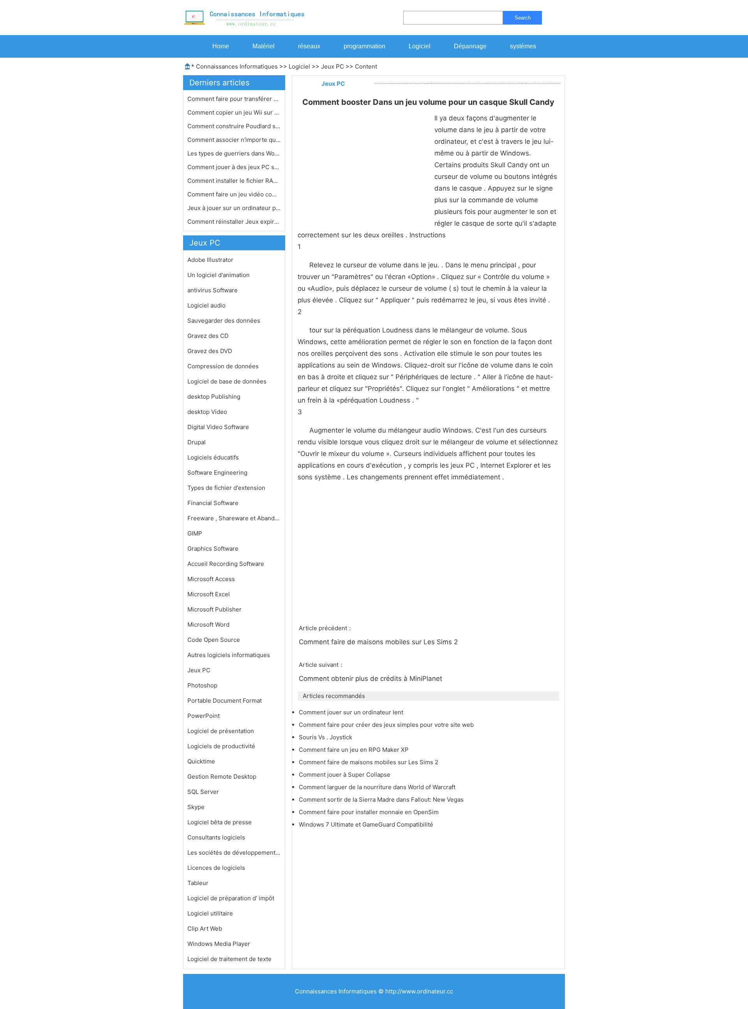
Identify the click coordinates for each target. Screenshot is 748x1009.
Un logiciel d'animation (218, 275)
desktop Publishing (213, 396)
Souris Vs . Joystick (326, 737)
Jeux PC (332, 66)
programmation (364, 46)
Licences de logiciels (216, 867)
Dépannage (470, 46)
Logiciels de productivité (221, 746)
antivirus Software (212, 290)
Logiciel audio (206, 305)
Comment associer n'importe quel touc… (234, 139)
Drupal (196, 442)
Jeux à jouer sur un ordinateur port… (234, 208)
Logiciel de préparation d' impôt (230, 898)
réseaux (309, 46)
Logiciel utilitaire (210, 913)
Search (523, 18)
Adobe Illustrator (210, 259)
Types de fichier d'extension (226, 487)
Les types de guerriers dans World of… (234, 153)
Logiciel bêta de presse (219, 822)
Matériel (263, 46)
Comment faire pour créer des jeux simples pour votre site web (387, 724)
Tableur (197, 883)
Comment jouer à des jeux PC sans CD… (234, 167)
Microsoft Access (211, 579)
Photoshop (202, 685)
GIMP (194, 533)
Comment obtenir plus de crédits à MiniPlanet (371, 678)
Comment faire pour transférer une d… (234, 98)
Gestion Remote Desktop (221, 776)
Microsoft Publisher (214, 609)
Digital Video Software (218, 427)
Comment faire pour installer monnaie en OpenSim (369, 812)
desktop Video (207, 411)
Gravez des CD (208, 335)
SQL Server (203, 791)
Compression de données (223, 366)
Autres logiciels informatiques (228, 655)
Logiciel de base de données (226, 381)
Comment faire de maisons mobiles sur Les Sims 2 (379, 642)
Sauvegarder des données (223, 320)
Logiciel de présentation (220, 731)
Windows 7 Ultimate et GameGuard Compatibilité (367, 824)
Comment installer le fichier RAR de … (234, 180)
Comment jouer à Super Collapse (345, 774)
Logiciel (419, 46)
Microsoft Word (208, 624)
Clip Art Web (204, 928)
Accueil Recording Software (225, 563)
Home (220, 46)
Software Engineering (217, 472)
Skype (196, 807)
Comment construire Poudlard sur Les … (234, 126)
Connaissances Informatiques (237, 66)
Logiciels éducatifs (213, 457)
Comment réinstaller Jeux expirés (234, 221)
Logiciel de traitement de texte (229, 959)
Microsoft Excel (208, 594)
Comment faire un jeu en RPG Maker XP (354, 749)
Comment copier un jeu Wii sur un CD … (234, 112)
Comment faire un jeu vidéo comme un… (234, 194)
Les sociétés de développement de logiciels (234, 852)
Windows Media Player (218, 943)
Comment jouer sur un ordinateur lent (352, 712)
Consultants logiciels (216, 837)
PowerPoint (203, 715)
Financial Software (212, 503)
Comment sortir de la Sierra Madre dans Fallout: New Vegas (382, 799)
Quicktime (201, 761)
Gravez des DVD (209, 351)
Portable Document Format (224, 700)
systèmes (523, 46)
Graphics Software (212, 548)
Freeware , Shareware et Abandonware (234, 518)
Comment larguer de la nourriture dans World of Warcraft (378, 787)
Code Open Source (213, 639)
